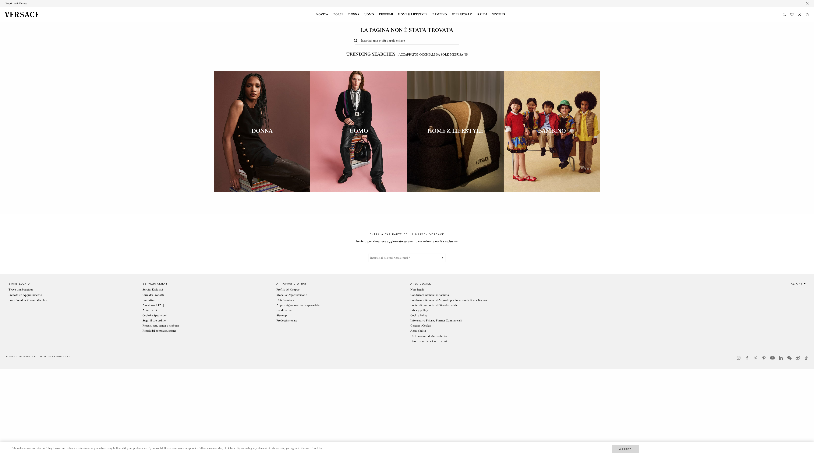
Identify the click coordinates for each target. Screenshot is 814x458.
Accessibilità (418, 330)
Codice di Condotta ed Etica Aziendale (433, 305)
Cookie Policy (419, 315)
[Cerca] (784, 14)
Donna (353, 14)
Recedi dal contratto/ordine (159, 330)
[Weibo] (797, 357)
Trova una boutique (20, 289)
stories (498, 14)
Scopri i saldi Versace (16, 3)
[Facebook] (747, 357)
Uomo (369, 14)
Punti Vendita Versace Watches (27, 300)
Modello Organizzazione (291, 295)
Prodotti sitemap (286, 320)
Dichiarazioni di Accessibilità (428, 336)
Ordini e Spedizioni (154, 315)
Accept (625, 448)
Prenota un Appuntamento (25, 295)
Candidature (284, 310)
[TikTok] (806, 357)
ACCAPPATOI (408, 54)
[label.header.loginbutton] (799, 14)
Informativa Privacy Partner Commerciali (436, 320)
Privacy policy (419, 310)
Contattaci (149, 300)
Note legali (417, 289)
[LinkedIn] (780, 357)
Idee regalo (462, 14)
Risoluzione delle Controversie (429, 341)
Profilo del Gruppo (288, 289)
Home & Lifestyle (412, 14)
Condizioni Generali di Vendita (429, 295)
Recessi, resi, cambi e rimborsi (160, 325)
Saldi (482, 14)
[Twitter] (755, 357)
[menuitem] (322, 14)
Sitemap (281, 315)
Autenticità (149, 310)
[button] (807, 14)
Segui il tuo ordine (154, 320)
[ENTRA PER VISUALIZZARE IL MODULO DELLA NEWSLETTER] (442, 258)
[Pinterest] (764, 357)
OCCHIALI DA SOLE (434, 54)
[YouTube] (772, 357)
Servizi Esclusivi (152, 289)
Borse (338, 14)
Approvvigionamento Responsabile (298, 305)
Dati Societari (285, 300)
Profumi (386, 14)
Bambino (439, 14)
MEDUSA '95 (459, 54)
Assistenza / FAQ (153, 305)
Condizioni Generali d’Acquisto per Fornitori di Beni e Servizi (448, 300)
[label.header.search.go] (356, 40)
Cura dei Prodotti (153, 295)
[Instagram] (738, 357)
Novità (322, 14)
